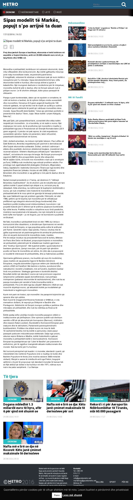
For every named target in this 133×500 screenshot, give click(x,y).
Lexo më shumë (72, 495)
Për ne (125, 482)
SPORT (112, 482)
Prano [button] (57, 495)
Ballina (100, 482)
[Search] (123, 4)
